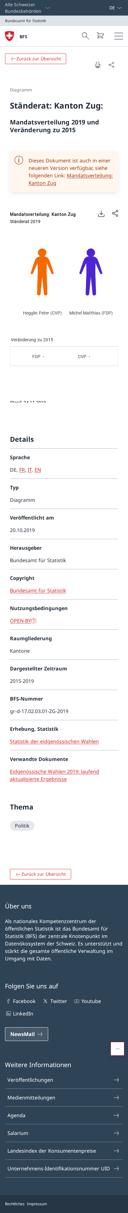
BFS (23, 37)
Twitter (58, 1001)
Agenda (16, 1115)
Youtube (91, 1001)
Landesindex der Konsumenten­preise (51, 1150)
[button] (117, 1049)
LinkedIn (23, 1013)
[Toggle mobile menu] (118, 36)
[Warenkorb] (100, 35)
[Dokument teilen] (111, 65)
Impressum (37, 1203)
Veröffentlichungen (30, 1079)
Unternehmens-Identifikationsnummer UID (58, 1168)
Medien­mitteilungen (31, 1097)
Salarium (17, 1133)
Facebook (24, 1001)
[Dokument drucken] (97, 65)
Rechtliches (15, 1203)
